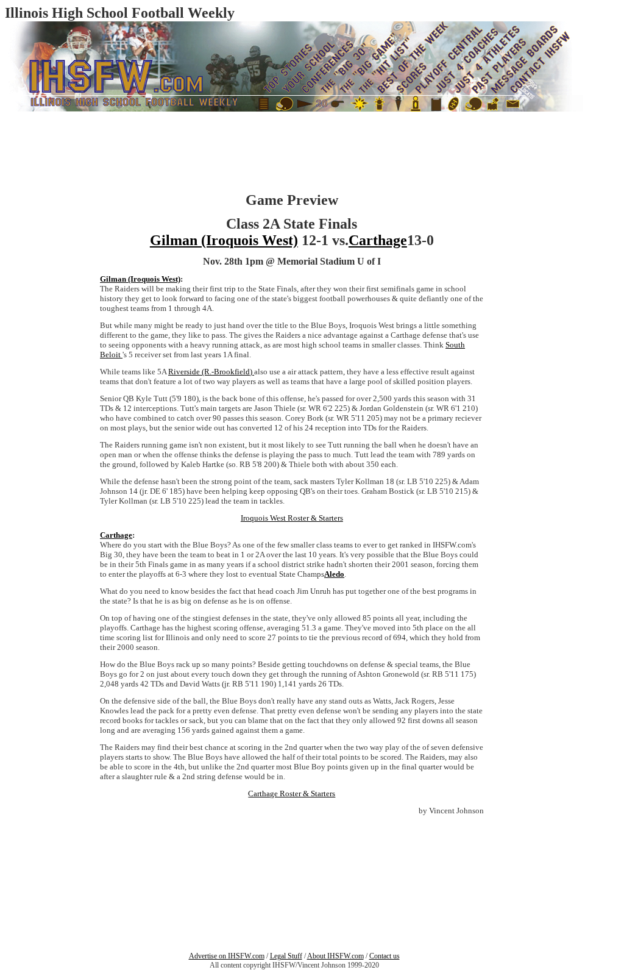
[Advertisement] (41, 285)
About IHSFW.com (335, 956)
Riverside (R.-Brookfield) (211, 371)
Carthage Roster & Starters (291, 793)
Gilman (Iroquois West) (224, 240)
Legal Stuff (286, 956)
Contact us (384, 956)
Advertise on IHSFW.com (226, 956)
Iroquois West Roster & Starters (292, 517)
